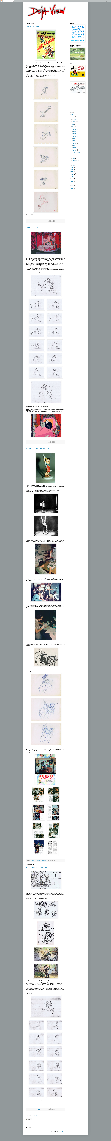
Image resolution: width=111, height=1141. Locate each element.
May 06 (75, 131)
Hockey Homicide (32, 26)
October (74, 162)
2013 (72, 117)
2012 (72, 116)
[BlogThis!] (50, 221)
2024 (72, 185)
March (73, 122)
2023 (72, 183)
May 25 (75, 145)
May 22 (75, 143)
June (73, 155)
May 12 (75, 135)
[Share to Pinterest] (54, 221)
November (74, 163)
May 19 (75, 140)
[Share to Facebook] (53, 221)
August (73, 158)
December (74, 165)
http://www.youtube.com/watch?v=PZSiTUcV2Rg (36, 216)
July (73, 156)
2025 (72, 187)
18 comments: (43, 1109)
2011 (72, 114)
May (73, 126)
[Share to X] (51, 221)
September (74, 160)
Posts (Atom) (34, 1115)
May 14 (75, 136)
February (74, 121)
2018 (72, 174)
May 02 (75, 127)
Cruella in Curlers (32, 227)
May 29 (75, 149)
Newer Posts (29, 1113)
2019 (72, 176)
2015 (72, 169)
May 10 (75, 133)
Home (46, 1113)
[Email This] (49, 221)
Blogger (61, 1131)
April (73, 124)
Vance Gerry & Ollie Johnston (37, 867)
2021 (72, 180)
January (74, 119)
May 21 (75, 142)
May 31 (75, 150)
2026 (72, 188)
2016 (72, 171)
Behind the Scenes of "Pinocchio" (38, 448)
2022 (72, 181)
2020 (72, 178)
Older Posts (62, 1113)
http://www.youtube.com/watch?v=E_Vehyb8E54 (36, 1104)
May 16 (75, 138)
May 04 (75, 129)
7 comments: (43, 860)
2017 (72, 173)
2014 (72, 167)
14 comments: (44, 220)
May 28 (75, 147)
